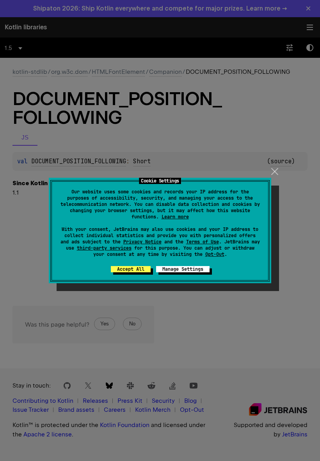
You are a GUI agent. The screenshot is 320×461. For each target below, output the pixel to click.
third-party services (104, 248)
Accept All (130, 269)
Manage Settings (182, 269)
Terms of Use (202, 242)
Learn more (175, 217)
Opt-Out (214, 254)
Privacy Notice (142, 242)
